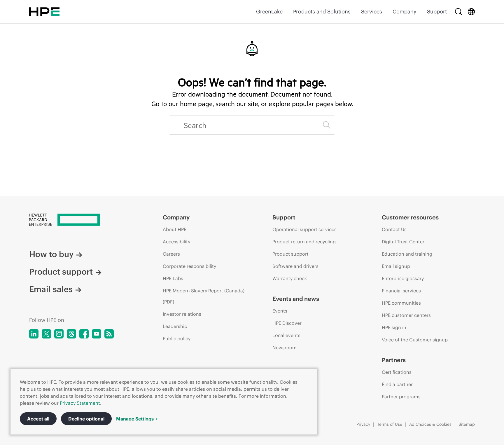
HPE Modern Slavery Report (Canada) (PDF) (203, 296)
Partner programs (401, 396)
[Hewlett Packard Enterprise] (44, 12)
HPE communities (401, 303)
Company (404, 11)
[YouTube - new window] (96, 333)
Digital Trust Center (403, 242)
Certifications (397, 372)
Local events (286, 335)
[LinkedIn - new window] (33, 333)
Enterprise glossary (403, 278)
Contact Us (394, 229)
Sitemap (467, 424)
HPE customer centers (406, 315)
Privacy (363, 424)
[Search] (458, 12)
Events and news (295, 298)
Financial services (401, 291)
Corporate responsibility (189, 266)
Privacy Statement (80, 403)
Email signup (396, 266)
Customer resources (410, 217)
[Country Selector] (471, 12)
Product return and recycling (304, 242)
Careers (171, 254)
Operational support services (304, 229)
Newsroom (284, 347)
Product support (61, 271)
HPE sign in (394, 327)
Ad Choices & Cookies (430, 424)
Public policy (176, 338)
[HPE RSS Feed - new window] (109, 333)
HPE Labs (173, 278)
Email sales (51, 289)
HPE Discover (287, 323)
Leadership (175, 326)
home (188, 104)
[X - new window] (46, 333)
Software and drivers (295, 266)
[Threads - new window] (71, 333)
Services (371, 11)
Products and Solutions (322, 11)
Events (279, 311)
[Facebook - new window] (84, 333)
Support (437, 11)
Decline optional (86, 419)
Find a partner (397, 384)
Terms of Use (389, 424)
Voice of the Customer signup (415, 340)
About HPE (174, 229)
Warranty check (289, 278)
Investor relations (182, 314)
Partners (394, 360)
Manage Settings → (137, 419)
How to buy (51, 254)
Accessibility (176, 242)
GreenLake (269, 11)
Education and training (407, 254)
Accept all (38, 419)
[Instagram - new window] (59, 333)
